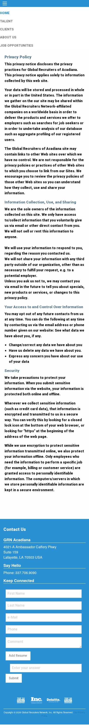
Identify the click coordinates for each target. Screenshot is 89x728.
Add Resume (18, 655)
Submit (13, 678)
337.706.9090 (26, 572)
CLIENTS (7, 29)
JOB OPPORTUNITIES (16, 45)
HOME (5, 13)
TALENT (6, 21)
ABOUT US (8, 37)
